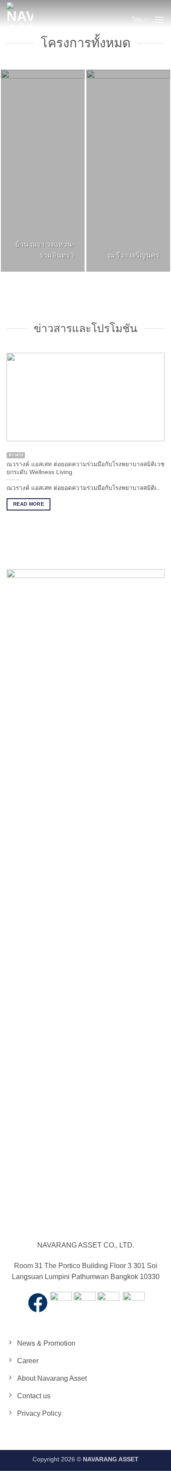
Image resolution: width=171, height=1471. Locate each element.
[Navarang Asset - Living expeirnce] (20, 19)
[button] (159, 19)
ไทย (137, 19)
